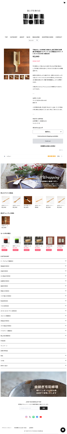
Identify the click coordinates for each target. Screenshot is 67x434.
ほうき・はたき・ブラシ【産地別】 (9, 311)
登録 (44, 408)
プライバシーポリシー (7, 427)
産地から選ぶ (4, 365)
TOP (6, 37)
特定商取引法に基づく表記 (20, 427)
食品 (2, 355)
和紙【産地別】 (4, 301)
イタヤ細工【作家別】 (6, 296)
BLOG (28, 37)
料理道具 (3, 340)
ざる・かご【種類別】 (6, 316)
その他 (2, 360)
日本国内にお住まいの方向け (48, 146)
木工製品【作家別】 (5, 276)
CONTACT (59, 37)
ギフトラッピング (38, 128)
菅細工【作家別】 (5, 291)
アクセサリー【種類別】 (6, 330)
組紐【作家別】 (4, 286)
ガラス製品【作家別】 (6, 326)
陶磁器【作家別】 (5, 266)
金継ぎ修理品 (4, 350)
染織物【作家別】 (5, 281)
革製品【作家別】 (5, 321)
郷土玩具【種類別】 (5, 335)
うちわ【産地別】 (5, 306)
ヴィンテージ (4, 345)
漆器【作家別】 (4, 271)
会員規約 (31, 427)
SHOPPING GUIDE (47, 37)
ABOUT (22, 37)
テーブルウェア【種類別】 (7, 261)
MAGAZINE (36, 37)
